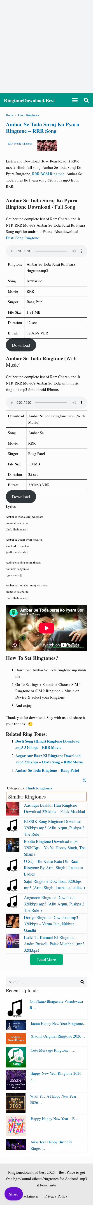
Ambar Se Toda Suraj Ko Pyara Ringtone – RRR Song (42, 127)
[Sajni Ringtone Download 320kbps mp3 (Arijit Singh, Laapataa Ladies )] (12, 890)
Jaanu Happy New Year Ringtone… (59, 1023)
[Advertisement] (46, 46)
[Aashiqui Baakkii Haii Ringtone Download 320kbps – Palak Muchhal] (12, 814)
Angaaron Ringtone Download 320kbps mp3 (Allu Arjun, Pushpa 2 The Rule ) (54, 904)
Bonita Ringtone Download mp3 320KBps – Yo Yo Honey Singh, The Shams (55, 847)
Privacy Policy (56, 1196)
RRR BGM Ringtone (48, 173)
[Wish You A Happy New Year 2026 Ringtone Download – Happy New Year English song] (16, 1111)
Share (13, 1194)
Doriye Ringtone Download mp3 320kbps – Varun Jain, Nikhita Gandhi (51, 924)
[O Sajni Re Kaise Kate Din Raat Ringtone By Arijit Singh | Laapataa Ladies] (12, 870)
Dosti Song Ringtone (22, 237)
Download (21, 345)
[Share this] (84, 780)
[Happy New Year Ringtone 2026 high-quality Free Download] (16, 1088)
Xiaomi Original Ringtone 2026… (58, 1036)
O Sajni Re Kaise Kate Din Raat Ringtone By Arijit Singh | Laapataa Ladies (53, 867)
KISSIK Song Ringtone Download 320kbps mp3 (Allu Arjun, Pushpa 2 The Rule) (54, 827)
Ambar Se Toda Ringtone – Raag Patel (47, 770)
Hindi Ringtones (39, 788)
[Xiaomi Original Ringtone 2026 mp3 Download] (16, 1042)
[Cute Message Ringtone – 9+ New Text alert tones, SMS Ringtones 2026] (16, 1066)
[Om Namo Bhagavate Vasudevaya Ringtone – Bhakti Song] (15, 1016)
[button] (75, 100)
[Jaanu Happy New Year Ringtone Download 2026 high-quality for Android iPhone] (16, 1028)
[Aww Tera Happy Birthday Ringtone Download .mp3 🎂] (16, 1148)
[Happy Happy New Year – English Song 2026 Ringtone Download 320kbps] (16, 1134)
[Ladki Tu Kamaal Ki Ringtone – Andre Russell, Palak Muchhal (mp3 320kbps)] (12, 946)
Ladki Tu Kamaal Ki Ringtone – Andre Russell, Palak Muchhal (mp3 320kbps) (54, 943)
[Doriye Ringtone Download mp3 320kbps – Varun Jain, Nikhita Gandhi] (12, 926)
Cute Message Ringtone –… (53, 1050)
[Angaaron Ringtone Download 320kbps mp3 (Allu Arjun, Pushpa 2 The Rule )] (12, 906)
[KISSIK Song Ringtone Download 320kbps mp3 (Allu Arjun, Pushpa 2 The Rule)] (12, 830)
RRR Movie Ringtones (20, 143)
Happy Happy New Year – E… (54, 1118)
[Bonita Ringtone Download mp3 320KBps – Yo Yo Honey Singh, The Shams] (12, 850)
